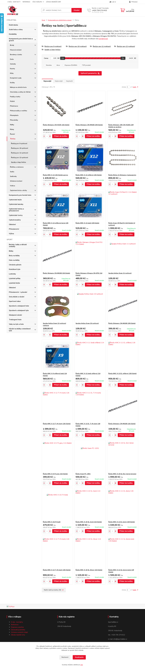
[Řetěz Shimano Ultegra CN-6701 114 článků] (90, 255)
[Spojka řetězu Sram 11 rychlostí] (122, 255)
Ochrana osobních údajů (19, 632)
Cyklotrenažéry (15, 220)
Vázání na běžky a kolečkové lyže (20, 330)
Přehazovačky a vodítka (18, 111)
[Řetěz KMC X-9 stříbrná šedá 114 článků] (57, 356)
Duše (12, 59)
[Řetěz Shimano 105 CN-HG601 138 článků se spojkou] (122, 107)
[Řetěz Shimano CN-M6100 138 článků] (122, 305)
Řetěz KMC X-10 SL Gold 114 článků (89, 522)
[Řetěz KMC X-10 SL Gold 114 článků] (90, 504)
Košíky (12, 83)
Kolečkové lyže (14, 269)
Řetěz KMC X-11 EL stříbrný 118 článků (122, 374)
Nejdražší (69, 81)
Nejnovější (47, 81)
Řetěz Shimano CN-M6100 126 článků (56, 273)
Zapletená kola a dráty (18, 190)
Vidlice (12, 186)
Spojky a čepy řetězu (18, 162)
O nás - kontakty (17, 622)
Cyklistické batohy (16, 204)
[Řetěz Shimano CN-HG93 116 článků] (57, 107)
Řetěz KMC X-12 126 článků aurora (55, 175)
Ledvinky (12, 274)
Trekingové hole (15, 320)
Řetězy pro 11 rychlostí (19, 153)
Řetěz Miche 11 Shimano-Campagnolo (122, 175)
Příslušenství (14, 229)
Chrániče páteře (15, 265)
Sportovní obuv (15, 301)
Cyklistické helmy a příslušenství (16, 210)
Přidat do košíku (60, 136)
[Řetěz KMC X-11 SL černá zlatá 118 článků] (122, 552)
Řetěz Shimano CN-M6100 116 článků (121, 424)
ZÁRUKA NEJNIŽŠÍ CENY (53, 2)
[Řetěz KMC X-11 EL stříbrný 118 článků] (122, 356)
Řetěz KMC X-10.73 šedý (51, 522)
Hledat (77, 10)
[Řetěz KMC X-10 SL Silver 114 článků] (90, 552)
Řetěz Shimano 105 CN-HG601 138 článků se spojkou (120, 126)
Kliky (11, 73)
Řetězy (12, 139)
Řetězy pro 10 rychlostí (19, 148)
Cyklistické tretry (16, 215)
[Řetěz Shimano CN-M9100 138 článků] (90, 107)
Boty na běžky (14, 256)
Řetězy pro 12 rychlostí (19, 158)
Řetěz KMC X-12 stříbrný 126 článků (89, 175)
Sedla (12, 172)
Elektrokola (13, 25)
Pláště (12, 101)
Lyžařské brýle (14, 283)
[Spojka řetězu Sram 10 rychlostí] (90, 305)
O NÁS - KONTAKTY (14, 2)
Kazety (12, 69)
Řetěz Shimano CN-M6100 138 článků (121, 323)
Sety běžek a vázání (16, 297)
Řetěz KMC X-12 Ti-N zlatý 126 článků (56, 424)
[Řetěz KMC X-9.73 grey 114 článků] (57, 456)
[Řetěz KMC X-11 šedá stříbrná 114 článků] (90, 356)
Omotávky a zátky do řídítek (20, 92)
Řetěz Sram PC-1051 (83, 474)
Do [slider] (123, 58)
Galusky (13, 64)
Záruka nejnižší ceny (18, 635)
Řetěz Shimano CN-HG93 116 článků (56, 125)
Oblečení (12, 224)
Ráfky (12, 125)
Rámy (12, 129)
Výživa (11, 234)
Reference (14, 625)
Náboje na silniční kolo (18, 87)
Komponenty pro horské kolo (20, 195)
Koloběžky (13, 34)
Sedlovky (13, 176)
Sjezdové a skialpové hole (19, 306)
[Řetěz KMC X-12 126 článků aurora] (57, 157)
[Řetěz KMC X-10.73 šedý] (57, 504)
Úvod (43, 20)
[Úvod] (23, 10)
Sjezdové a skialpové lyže (19, 310)
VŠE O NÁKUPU (37, 2)
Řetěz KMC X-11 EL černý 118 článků (121, 522)
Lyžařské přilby (14, 278)
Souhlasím (79, 657)
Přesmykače (14, 115)
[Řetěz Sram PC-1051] (90, 456)
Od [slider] (62, 58)
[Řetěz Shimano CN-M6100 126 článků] (57, 255)
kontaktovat (103, 39)
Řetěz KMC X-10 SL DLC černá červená (122, 474)
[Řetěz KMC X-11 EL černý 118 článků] (122, 504)
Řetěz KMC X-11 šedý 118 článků (87, 223)
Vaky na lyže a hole (16, 324)
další (135, 87)
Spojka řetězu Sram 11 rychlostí (120, 273)
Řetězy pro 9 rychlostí (19, 144)
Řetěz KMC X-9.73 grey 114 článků (55, 474)
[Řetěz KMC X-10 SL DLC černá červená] (122, 456)
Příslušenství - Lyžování (18, 292)
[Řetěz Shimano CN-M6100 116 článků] (122, 406)
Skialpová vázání (15, 315)
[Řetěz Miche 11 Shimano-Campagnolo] (122, 157)
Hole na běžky (14, 260)
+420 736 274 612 (99, 10)
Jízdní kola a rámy (16, 29)
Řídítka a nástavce (16, 167)
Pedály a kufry (15, 97)
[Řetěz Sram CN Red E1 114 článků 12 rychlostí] (122, 205)
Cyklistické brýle (15, 200)
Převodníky (14, 120)
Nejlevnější (59, 81)
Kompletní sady (15, 78)
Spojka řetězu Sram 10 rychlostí (87, 323)
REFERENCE (26, 2)
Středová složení (16, 181)
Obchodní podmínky (18, 630)
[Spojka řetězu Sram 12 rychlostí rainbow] (57, 305)
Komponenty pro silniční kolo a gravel (21, 40)
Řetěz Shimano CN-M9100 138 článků (89, 125)
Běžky (11, 251)
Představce (14, 106)
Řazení (12, 134)
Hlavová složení (15, 50)
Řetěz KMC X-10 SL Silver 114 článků (89, 570)
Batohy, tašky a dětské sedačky (18, 245)
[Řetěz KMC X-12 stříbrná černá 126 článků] (57, 205)
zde (81, 665)
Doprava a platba (17, 627)
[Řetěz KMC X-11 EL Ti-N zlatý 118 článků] (90, 406)
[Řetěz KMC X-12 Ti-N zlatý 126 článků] (57, 406)
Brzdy (12, 45)
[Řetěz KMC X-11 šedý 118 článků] (90, 205)
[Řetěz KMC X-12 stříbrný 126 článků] (90, 157)
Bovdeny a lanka (16, 55)
